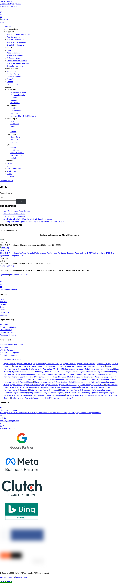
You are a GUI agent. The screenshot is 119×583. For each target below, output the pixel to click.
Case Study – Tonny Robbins (14, 216)
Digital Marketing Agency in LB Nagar (47, 364)
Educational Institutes (18, 92)
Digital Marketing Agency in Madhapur (81, 372)
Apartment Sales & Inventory (18, 63)
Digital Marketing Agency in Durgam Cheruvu (47, 372)
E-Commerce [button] (12, 105)
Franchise (14, 113)
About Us (7, 27)
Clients (9, 174)
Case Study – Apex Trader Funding (16, 211)
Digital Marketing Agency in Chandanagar (93, 380)
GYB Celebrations (14, 169)
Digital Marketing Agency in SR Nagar (90, 366)
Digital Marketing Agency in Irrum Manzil (60, 393)
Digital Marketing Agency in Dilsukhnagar (79, 364)
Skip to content (6, 1)
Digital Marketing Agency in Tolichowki (30, 374)
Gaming (13, 148)
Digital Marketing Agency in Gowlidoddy (60, 385)
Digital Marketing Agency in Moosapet (44, 390)
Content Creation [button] (10, 69)
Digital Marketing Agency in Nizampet (64, 387)
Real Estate (14, 150)
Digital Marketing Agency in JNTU (42, 369)
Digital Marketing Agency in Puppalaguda (27, 398)
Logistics (13, 158)
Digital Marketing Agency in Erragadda (75, 390)
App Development (14, 37)
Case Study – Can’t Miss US (14, 214)
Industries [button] (7, 87)
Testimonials (11, 171)
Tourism (13, 132)
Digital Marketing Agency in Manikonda (28, 380)
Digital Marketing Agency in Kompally (34, 387)
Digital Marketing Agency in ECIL (81, 382)
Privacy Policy (21, 577)
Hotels (12, 127)
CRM (9, 50)
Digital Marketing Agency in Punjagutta (28, 366)
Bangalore (24, 275)
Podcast (10, 82)
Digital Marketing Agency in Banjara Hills (77, 377)
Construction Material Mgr (17, 61)
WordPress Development (16, 42)
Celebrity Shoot (13, 84)
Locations (11, 176)
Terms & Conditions (7, 577)
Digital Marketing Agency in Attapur (60, 374)
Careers (10, 163)
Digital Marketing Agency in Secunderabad (50, 382)
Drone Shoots (12, 79)
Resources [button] (7, 161)
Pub (12, 129)
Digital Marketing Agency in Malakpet (28, 393)
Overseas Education (18, 95)
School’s (13, 98)
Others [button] (9, 145)
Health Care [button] (11, 134)
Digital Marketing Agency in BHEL (91, 385)
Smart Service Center (15, 66)
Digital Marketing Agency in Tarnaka (98, 369)
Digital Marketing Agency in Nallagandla (60, 380)
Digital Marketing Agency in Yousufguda (92, 393)
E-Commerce (15, 111)
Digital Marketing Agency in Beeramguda (49, 395)
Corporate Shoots (14, 77)
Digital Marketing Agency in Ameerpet (59, 366)
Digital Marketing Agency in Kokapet (59, 398)
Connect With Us (6, 181)
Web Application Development (18, 34)
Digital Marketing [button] (10, 29)
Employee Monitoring (15, 56)
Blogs (9, 166)
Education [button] (11, 90)
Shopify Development (15, 45)
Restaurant (14, 124)
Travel (12, 121)
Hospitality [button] (11, 119)
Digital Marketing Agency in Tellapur (80, 395)
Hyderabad (4, 275)
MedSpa (13, 142)
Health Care (15, 137)
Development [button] (8, 32)
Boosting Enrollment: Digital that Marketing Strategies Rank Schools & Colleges (33, 222)
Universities (15, 103)
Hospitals (14, 140)
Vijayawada (14, 275)
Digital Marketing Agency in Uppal (70, 369)
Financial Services (17, 153)
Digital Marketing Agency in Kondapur (90, 374)
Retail (12, 108)
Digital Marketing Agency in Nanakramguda (27, 385)
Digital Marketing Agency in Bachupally (95, 387)
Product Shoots (13, 74)
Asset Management (14, 53)
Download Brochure (7, 290)
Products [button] (7, 48)
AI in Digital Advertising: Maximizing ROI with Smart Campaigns (27, 219)
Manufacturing (16, 155)
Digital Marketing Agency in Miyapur (17, 364)
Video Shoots (12, 71)
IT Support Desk (13, 58)
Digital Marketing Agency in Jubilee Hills (45, 377)
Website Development (15, 40)
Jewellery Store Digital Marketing (23, 116)
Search (2, 197)
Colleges (13, 100)
